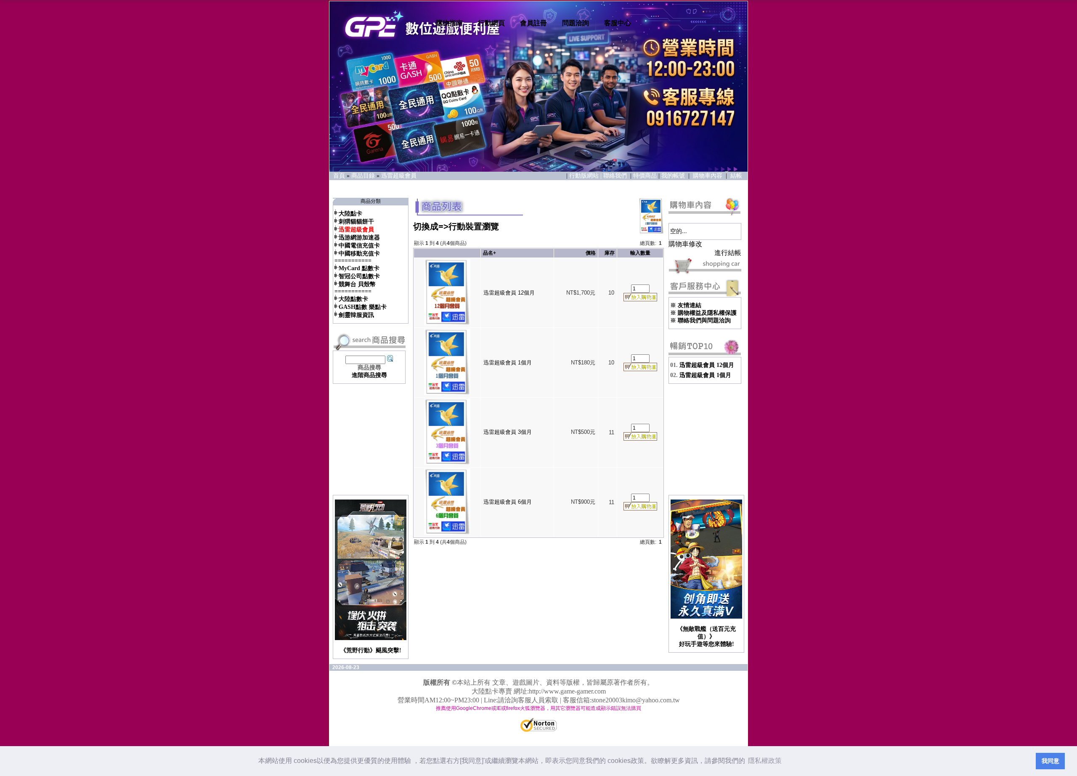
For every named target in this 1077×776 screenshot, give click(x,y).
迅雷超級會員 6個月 (507, 502)
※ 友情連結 (685, 305)
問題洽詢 (575, 23)
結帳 (736, 176)
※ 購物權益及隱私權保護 (703, 313)
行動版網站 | (586, 176)
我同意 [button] (1050, 760)
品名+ (489, 253)
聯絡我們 (616, 176)
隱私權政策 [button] (765, 760)
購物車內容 (707, 176)
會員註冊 (533, 23)
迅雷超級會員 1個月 (507, 362)
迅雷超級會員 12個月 (509, 293)
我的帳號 (673, 176)
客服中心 (617, 23)
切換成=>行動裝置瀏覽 (456, 226)
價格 (591, 253)
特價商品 (645, 176)
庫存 (610, 253)
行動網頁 (491, 23)
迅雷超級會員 (398, 176)
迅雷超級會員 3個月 (507, 432)
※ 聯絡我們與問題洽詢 (700, 320)
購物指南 (449, 23)
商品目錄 (363, 176)
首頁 (339, 176)
